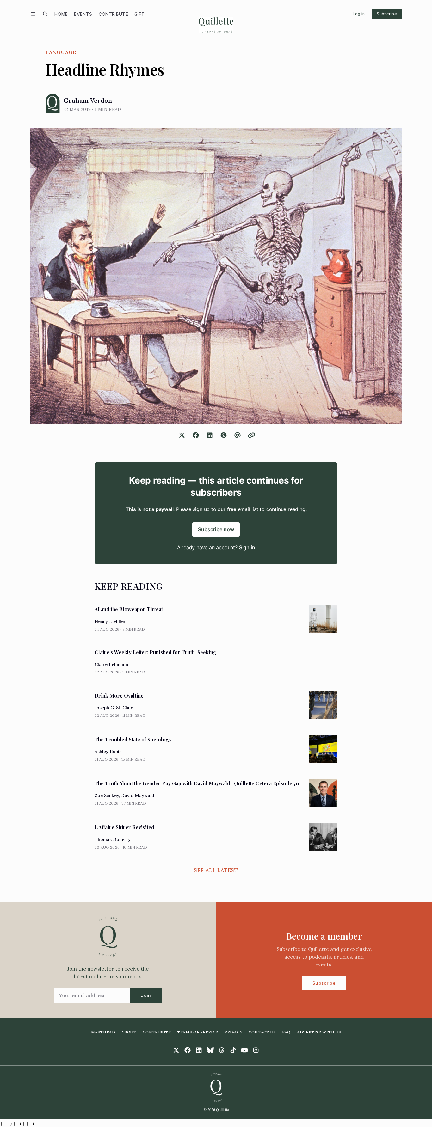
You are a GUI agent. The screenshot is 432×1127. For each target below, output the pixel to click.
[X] (176, 1050)
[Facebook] (187, 1050)
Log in (359, 13)
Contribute (113, 14)
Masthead (103, 1032)
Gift (139, 14)
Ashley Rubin (108, 751)
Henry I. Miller (110, 621)
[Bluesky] (210, 1050)
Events (83, 14)
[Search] (45, 14)
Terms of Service (197, 1032)
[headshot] (53, 103)
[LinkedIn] (199, 1050)
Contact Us (262, 1032)
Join (146, 995)
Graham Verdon (88, 100)
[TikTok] (233, 1050)
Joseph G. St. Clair (114, 707)
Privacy (233, 1032)
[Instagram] (256, 1050)
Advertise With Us (319, 1032)
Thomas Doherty (113, 839)
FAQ (286, 1032)
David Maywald (137, 795)
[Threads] (221, 1050)
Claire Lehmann (111, 664)
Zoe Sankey (107, 795)
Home (61, 14)
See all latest (216, 870)
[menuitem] (61, 14)
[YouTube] (244, 1050)
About (128, 1032)
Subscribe (387, 13)
